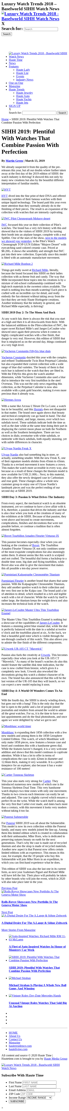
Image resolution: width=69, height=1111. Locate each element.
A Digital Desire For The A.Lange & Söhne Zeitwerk (34, 922)
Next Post (7, 912)
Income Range (17, 1097)
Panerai (10, 823)
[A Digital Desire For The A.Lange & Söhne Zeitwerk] (34, 915)
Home (5, 119)
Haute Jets (22, 102)
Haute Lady (23, 69)
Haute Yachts (23, 99)
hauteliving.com (18, 1049)
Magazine (14, 86)
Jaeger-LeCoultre (50, 622)
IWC (4, 224)
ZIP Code (14, 1093)
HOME (13, 1032)
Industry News (24, 79)
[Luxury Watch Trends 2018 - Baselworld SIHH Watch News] (34, 1068)
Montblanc (7, 732)
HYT (4, 195)
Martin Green (14, 160)
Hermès (38, 409)
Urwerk (45, 654)
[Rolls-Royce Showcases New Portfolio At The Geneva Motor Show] (34, 894)
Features (14, 66)
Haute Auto (23, 96)
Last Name (15, 1086)
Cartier (47, 781)
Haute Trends (16, 89)
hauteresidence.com (20, 1045)
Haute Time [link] (15, 59)
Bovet (35, 545)
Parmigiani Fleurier (12, 580)
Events (20, 76)
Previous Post (9, 888)
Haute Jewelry (24, 92)
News (12, 63)
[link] (34, 18)
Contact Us (15, 1039)
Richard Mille (40, 270)
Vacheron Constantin (13, 357)
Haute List (22, 73)
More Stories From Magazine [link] (18, 930)
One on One (16, 82)
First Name (15, 1082)
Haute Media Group (55, 1058)
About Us (14, 1036)
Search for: (12, 28)
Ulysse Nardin (9, 454)
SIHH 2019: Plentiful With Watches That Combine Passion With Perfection (34, 969)
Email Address (17, 1090)
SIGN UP (14, 105)
